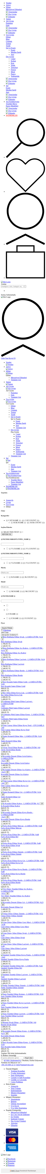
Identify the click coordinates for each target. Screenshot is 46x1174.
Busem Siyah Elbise (9, 1025)
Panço (13, 74)
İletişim (13, 1101)
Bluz (8, 39)
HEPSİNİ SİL (6, 534)
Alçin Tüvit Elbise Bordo (11, 750)
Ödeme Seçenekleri (18, 1104)
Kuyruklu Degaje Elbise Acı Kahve (15, 774)
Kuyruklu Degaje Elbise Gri (12, 907)
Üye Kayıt (15, 1106)
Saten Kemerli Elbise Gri (10, 797)
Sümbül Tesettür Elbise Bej (11, 968)
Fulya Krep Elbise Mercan (11, 828)
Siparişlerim (15, 1099)
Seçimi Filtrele (7, 628)
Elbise (8, 7)
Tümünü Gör (16, 380)
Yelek (13, 65)
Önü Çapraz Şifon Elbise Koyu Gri (14, 786)
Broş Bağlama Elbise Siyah (11, 642)
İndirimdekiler (16, 1091)
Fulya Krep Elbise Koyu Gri (12, 863)
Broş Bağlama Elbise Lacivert (12, 664)
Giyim (8, 502)
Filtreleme (7, 630)
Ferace (13, 70)
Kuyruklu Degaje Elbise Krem (13, 1036)
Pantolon (9, 23)
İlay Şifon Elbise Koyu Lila (11, 695)
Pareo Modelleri (12, 106)
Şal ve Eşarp (11, 48)
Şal (7, 86)
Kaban (13, 61)
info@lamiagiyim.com (24, 1065)
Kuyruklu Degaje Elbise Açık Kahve (15, 763)
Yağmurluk (15, 76)
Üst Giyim (10, 35)
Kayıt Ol (12, 358)
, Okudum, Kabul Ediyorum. (23, 1060)
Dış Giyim (10, 57)
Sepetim (14, 1095)
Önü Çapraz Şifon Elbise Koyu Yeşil (15, 730)
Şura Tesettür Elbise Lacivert (12, 1016)
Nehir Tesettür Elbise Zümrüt (12, 988)
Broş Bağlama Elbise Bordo (12, 675)
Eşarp (13, 50)
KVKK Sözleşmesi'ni (12, 1060)
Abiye (8, 5)
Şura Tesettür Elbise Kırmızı (12, 996)
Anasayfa (9, 500)
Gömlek (9, 41)
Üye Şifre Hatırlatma (19, 1108)
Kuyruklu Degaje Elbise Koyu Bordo (15, 819)
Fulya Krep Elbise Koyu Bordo (13, 874)
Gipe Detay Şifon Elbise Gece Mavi (15, 927)
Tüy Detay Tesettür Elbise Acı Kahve (15, 896)
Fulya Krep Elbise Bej (9, 837)
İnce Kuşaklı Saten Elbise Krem (13, 1047)
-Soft (12, 1171)
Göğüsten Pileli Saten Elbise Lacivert (15, 708)
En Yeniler (15, 1117)
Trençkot (14, 67)
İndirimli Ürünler (17, 1119)
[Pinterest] (10, 1165)
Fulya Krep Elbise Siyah (10, 845)
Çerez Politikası (17, 1082)
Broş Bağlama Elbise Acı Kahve (13, 653)
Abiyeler (14, 1123)
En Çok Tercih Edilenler (20, 1115)
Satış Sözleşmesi (17, 1075)
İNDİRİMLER (12, 115)
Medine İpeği (16, 52)
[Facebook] (10, 1159)
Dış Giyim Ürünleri (18, 1121)
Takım (8, 19)
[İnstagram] (10, 1161)
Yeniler (8, 3)
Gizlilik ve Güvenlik (19, 1080)
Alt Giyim (10, 21)
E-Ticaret (17, 1171)
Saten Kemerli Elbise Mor (11, 741)
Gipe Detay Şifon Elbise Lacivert (14, 948)
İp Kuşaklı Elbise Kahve (10, 806)
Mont (13, 72)
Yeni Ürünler (16, 1088)
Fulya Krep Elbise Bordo (10, 882)
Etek (7, 25)
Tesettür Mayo (11, 104)
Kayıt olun (28, 1058)
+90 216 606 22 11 (8, 1065)
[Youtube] (10, 1163)
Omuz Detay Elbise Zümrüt (11, 916)
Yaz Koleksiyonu (12, 102)
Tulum (8, 44)
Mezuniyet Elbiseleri (14, 9)
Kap (12, 63)
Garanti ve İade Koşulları (20, 1078)
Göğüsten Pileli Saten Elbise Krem (14, 719)
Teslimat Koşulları (18, 1071)
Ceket (13, 59)
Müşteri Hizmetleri (18, 1093)
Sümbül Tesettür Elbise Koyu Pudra (15, 959)
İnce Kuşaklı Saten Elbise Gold (13, 686)
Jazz (12, 54)
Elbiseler (14, 1125)
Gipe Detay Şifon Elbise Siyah (13, 938)
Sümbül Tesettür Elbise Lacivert (13, 979)
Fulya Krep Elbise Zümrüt (11, 854)
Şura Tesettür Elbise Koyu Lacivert (14, 1007)
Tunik (8, 46)
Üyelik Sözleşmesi (18, 1073)
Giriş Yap (5, 358)
